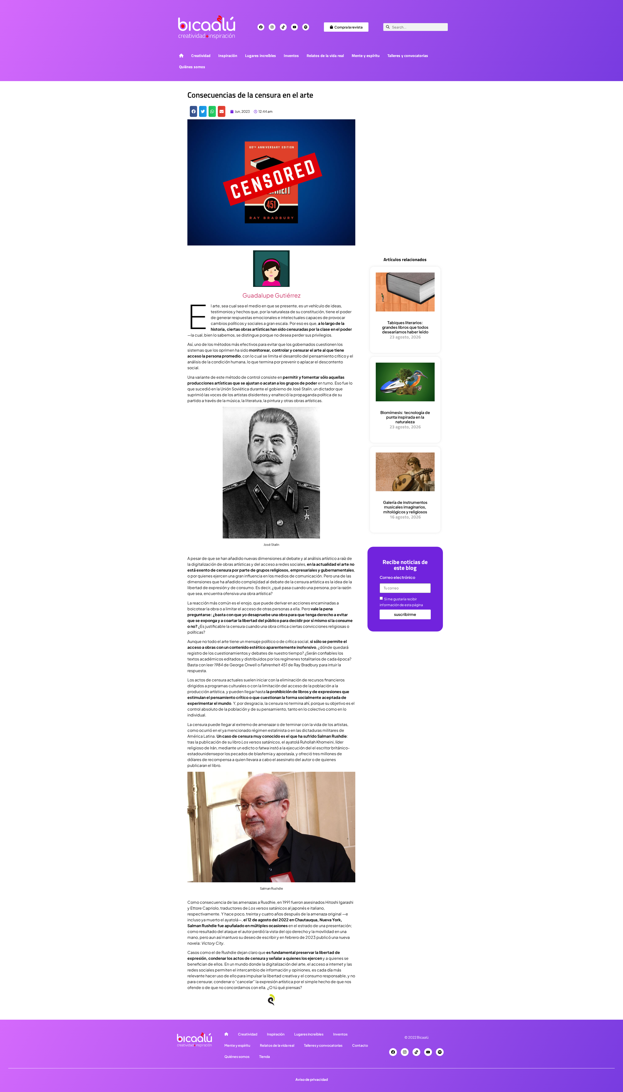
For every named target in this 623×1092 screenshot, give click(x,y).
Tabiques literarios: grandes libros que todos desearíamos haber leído (405, 327)
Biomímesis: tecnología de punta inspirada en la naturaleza (405, 417)
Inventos (291, 55)
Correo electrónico (397, 577)
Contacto (360, 1045)
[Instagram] (272, 27)
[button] (193, 111)
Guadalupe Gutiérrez (271, 295)
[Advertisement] (405, 174)
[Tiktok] (283, 27)
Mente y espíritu (366, 55)
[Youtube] (294, 27)
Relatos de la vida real (325, 55)
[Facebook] (260, 27)
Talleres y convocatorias (407, 55)
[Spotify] (305, 27)
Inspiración (227, 55)
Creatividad (201, 55)
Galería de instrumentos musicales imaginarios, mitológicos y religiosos (405, 507)
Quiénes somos (192, 67)
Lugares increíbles (260, 55)
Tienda (264, 1056)
